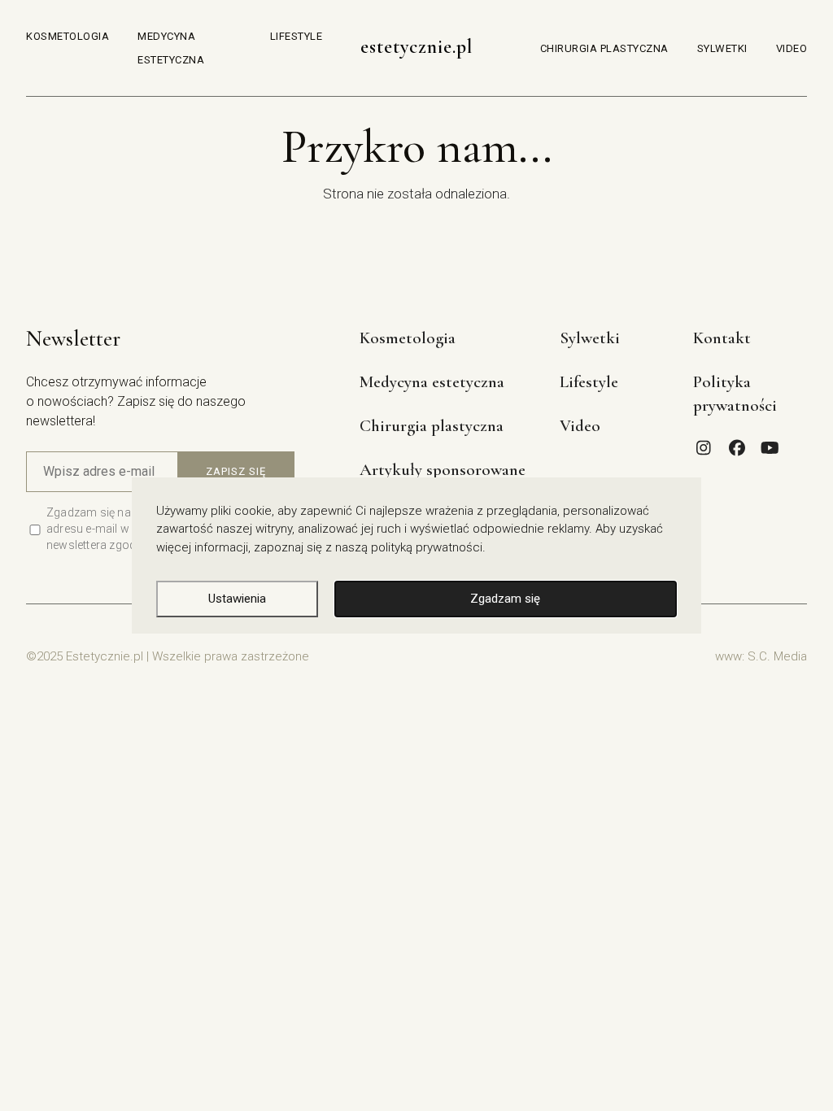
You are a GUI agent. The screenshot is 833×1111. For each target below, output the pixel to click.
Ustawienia (237, 598)
